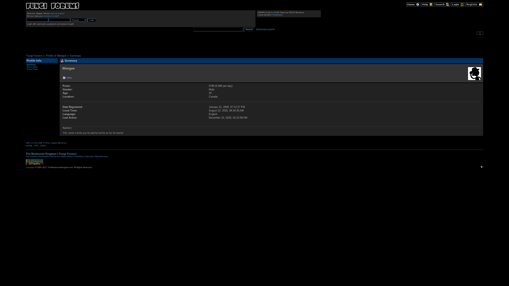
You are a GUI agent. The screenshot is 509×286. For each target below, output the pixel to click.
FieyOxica (278, 15)
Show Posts (32, 69)
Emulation (79, 156)
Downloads (43, 156)
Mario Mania (67, 156)
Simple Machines (58, 143)
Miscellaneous (101, 156)
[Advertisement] (254, 44)
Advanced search (265, 29)
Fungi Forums (68, 153)
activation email (51, 16)
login (52, 13)
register (61, 13)
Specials (89, 156)
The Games (31, 156)
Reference (55, 156)
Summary (31, 65)
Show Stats (32, 67)
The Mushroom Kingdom (41, 153)
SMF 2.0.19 (31, 143)
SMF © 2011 (44, 143)
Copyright (30, 167)
